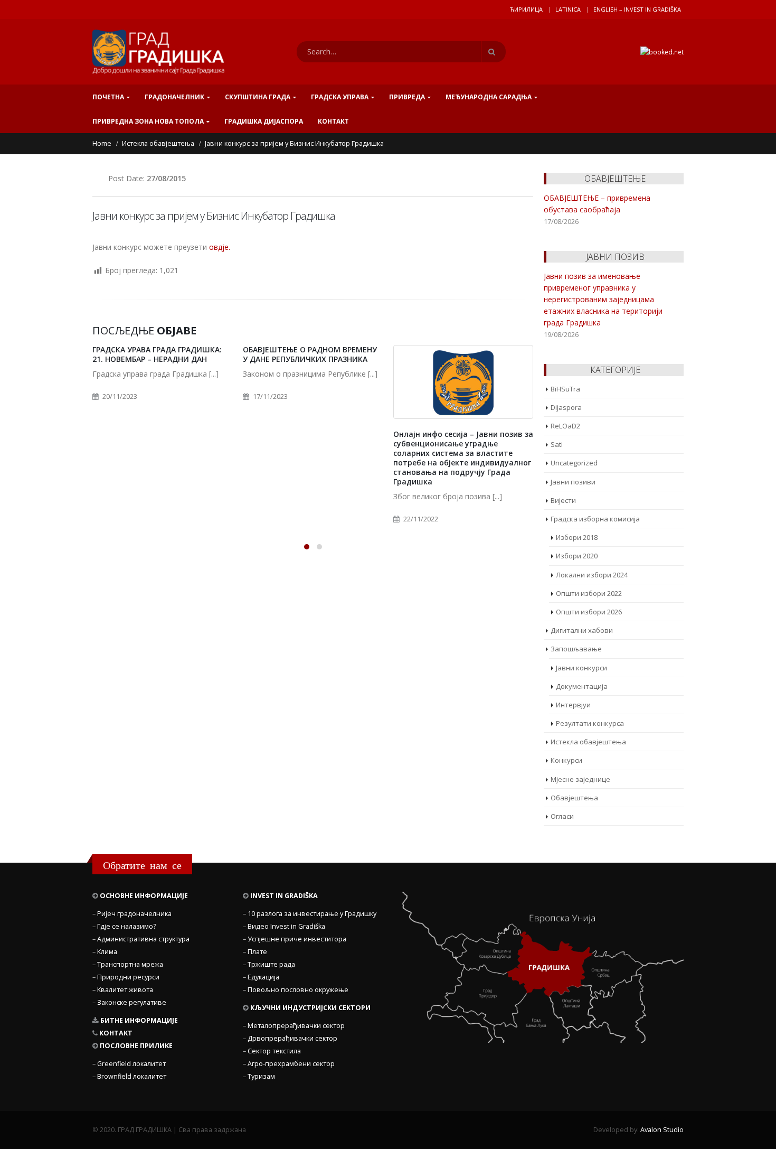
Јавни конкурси (581, 667)
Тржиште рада (271, 964)
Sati (557, 444)
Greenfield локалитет (131, 1063)
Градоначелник (174, 96)
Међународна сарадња (489, 96)
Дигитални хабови (582, 630)
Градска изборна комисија (595, 519)
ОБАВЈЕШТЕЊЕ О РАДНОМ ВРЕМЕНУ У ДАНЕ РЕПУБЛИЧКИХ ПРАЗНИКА (310, 354)
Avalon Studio (662, 1129)
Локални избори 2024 (592, 575)
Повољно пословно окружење (298, 989)
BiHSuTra (565, 389)
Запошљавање (576, 648)
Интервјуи (573, 704)
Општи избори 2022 (589, 593)
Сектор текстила (274, 1051)
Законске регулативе (131, 1002)
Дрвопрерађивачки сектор (292, 1038)
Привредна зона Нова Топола (148, 121)
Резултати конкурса (590, 723)
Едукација (263, 977)
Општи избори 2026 (589, 611)
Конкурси (566, 760)
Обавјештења (574, 797)
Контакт (333, 121)
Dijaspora (566, 407)
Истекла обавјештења (588, 741)
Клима (107, 951)
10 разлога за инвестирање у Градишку (312, 913)
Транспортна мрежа (130, 964)
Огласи (562, 816)
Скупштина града (257, 96)
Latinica (568, 9)
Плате (257, 951)
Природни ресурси (128, 977)
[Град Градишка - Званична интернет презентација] (158, 52)
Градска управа (339, 96)
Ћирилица (526, 9)
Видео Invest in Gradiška (286, 926)
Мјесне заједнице (580, 779)
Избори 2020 (577, 556)
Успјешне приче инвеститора (297, 939)
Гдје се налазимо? (126, 926)
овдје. (218, 247)
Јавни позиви (573, 482)
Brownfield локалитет (131, 1076)
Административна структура (143, 939)
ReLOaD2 (565, 426)
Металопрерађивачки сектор (296, 1025)
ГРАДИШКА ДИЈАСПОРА (263, 121)
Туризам (261, 1076)
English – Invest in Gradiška (637, 9)
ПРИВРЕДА (407, 96)
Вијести (563, 500)
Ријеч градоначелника (134, 913)
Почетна (108, 96)
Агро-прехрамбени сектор (291, 1063)
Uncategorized (574, 463)
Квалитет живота (125, 989)
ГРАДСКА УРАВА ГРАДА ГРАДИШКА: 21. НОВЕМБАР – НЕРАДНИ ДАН (157, 354)
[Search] (493, 51)
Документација (582, 686)
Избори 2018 (577, 537)
